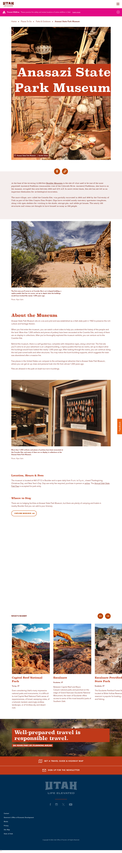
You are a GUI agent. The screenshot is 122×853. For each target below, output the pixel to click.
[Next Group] (108, 616)
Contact (6, 813)
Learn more (76, 12)
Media (6, 821)
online (87, 483)
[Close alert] (118, 12)
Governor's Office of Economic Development (19, 817)
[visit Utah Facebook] (50, 804)
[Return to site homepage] (61, 4)
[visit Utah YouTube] (70, 804)
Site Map (7, 830)
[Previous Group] (100, 616)
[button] (119, 426)
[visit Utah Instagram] (56, 804)
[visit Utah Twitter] (63, 804)
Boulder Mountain (54, 183)
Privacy (6, 825)
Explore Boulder (22, 513)
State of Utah (8, 834)
